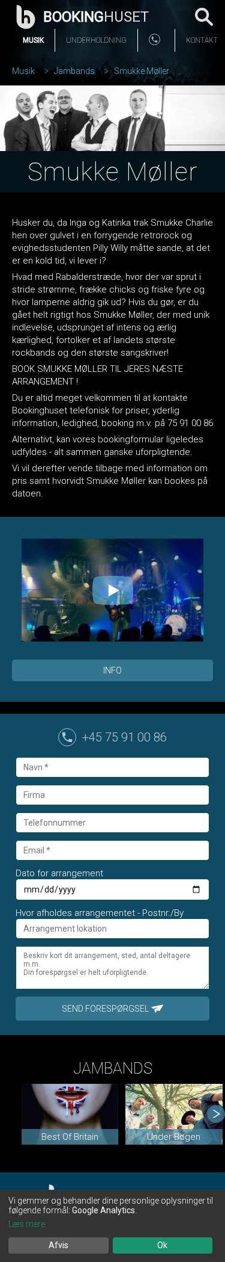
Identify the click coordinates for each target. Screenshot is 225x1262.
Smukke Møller (141, 71)
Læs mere (26, 1224)
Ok (162, 1245)
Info (112, 670)
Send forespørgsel (105, 1008)
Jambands (74, 71)
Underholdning (96, 40)
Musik (33, 40)
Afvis (58, 1245)
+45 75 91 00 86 (124, 737)
